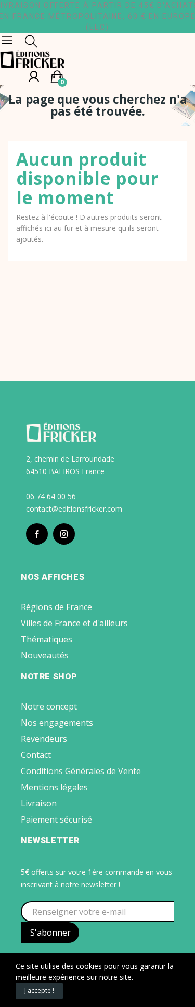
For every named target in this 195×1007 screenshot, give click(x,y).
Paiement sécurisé (56, 819)
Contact (36, 755)
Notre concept (49, 706)
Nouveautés (45, 655)
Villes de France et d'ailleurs (74, 623)
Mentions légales (54, 787)
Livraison (39, 803)
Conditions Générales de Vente (81, 771)
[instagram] (64, 534)
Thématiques (46, 639)
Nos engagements (57, 722)
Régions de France (56, 607)
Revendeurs (44, 738)
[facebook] (37, 534)
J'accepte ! (39, 990)
